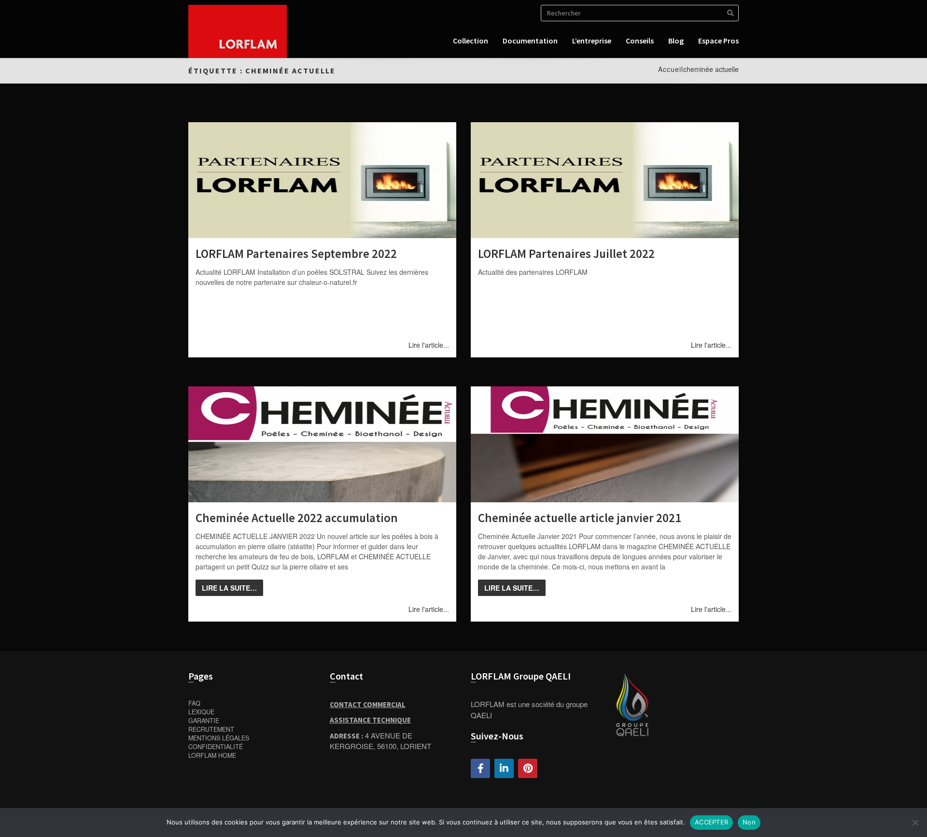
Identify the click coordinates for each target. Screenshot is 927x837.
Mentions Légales (218, 738)
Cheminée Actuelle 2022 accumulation (297, 517)
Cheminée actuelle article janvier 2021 (579, 517)
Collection (470, 40)
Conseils (640, 40)
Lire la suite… (229, 588)
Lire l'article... (428, 345)
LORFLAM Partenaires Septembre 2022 (296, 253)
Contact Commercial (368, 704)
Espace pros (718, 40)
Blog (676, 40)
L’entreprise (591, 40)
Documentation (530, 40)
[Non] (915, 822)
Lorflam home (212, 755)
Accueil (670, 69)
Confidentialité (215, 746)
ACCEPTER (711, 822)
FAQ (194, 703)
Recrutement (211, 729)
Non (749, 822)
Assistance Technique (370, 719)
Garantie (203, 720)
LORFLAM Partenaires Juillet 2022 (566, 253)
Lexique (201, 712)
